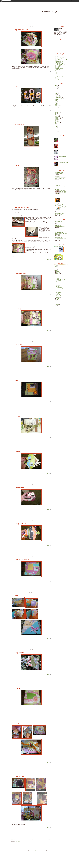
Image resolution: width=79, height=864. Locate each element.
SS (55, 123)
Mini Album (57, 112)
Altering (56, 89)
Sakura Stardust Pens (58, 71)
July (57, 299)
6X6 (55, 86)
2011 (56, 265)
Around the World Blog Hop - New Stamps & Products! (63, 207)
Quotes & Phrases (58, 70)
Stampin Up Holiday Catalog (60, 226)
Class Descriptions (58, 97)
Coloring (56, 99)
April (57, 303)
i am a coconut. (58, 176)
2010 (56, 266)
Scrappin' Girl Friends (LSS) (60, 73)
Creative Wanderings (48, 11)
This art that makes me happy (61, 196)
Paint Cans (57, 116)
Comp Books (57, 100)
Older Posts (50, 839)
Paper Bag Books (58, 117)
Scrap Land (57, 122)
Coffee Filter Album (58, 98)
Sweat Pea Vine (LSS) (59, 76)
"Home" (17, 165)
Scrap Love (57, 72)
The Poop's (57, 77)
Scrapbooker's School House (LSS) (61, 73)
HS (55, 109)
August (57, 298)
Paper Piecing (57, 118)
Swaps (56, 126)
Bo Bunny (57, 189)
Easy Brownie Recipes (59, 173)
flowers (56, 106)
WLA (56, 130)
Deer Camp (18, 416)
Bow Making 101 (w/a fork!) (63, 157)
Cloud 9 (56, 56)
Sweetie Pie (18, 724)
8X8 (55, 88)
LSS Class (57, 110)
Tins (55, 127)
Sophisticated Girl (20, 273)
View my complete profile (57, 36)
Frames (56, 107)
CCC (56, 94)
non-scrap (56, 115)
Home (31, 839)
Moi (55, 114)
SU (55, 124)
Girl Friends (18, 345)
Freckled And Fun (58, 237)
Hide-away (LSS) (58, 60)
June (57, 300)
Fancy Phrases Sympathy (59, 229)
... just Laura (57, 185)
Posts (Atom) (17, 841)
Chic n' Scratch (58, 225)
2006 (56, 305)
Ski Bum (17, 452)
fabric (56, 104)
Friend (17, 595)
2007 (56, 270)
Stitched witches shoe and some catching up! (63, 199)
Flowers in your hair (62, 144)
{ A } (56, 180)
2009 (56, 267)
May (57, 301)
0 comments (47, 150)
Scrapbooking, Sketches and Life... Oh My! (60, 205)
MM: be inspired (58, 66)
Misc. (56, 113)
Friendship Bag (19, 776)
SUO (56, 125)
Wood (56, 131)
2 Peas (56, 55)
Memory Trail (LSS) (58, 65)
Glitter (56, 108)
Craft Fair (56, 101)
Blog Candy (57, 91)
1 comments (47, 294)
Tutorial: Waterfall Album (22, 207)
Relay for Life (57, 121)
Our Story (18, 309)
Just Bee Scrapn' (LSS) (59, 63)
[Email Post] (50, 71)
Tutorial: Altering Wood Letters (63, 163)
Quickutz (56, 120)
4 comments (47, 71)
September (58, 297)
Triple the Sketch (58, 78)
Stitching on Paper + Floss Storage (61, 222)
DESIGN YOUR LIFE (59, 213)
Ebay (56, 103)
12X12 (56, 85)
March (57, 304)
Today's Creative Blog (59, 172)
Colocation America (50, 850)
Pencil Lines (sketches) (59, 68)
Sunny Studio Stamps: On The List (61, 186)
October (57, 273)
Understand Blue (58, 221)
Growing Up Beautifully (22, 559)
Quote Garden (57, 69)
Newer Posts (13, 839)
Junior (17, 380)
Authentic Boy (19, 124)
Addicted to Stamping (59, 228)
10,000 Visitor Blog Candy (62, 150)
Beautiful (17, 688)
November (58, 272)
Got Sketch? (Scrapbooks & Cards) (61, 59)
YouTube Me (57, 79)
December (58, 271)
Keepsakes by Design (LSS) (60, 64)
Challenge (56, 95)
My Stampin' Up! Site (59, 67)
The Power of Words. (58, 214)
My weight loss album (21, 29)
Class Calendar (57, 96)
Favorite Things (57, 105)
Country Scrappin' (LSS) (59, 57)
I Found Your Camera (59, 62)
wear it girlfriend (58, 129)
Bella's (56, 90)
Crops (56, 102)
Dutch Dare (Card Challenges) (60, 58)
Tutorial (56, 128)
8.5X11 (56, 87)
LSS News (57, 111)
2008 (56, 269)
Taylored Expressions (59, 232)
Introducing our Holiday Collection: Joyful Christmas (63, 191)
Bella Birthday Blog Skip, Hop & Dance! (63, 138)
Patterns (56, 119)
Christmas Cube (19, 488)
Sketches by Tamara (58, 74)
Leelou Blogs (34, 850)
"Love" (17, 86)
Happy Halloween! (20, 523)
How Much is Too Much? (59, 61)
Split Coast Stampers (58, 75)
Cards (56, 93)
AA (55, 88)
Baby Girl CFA (19, 653)
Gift (55, 108)
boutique (56, 92)
